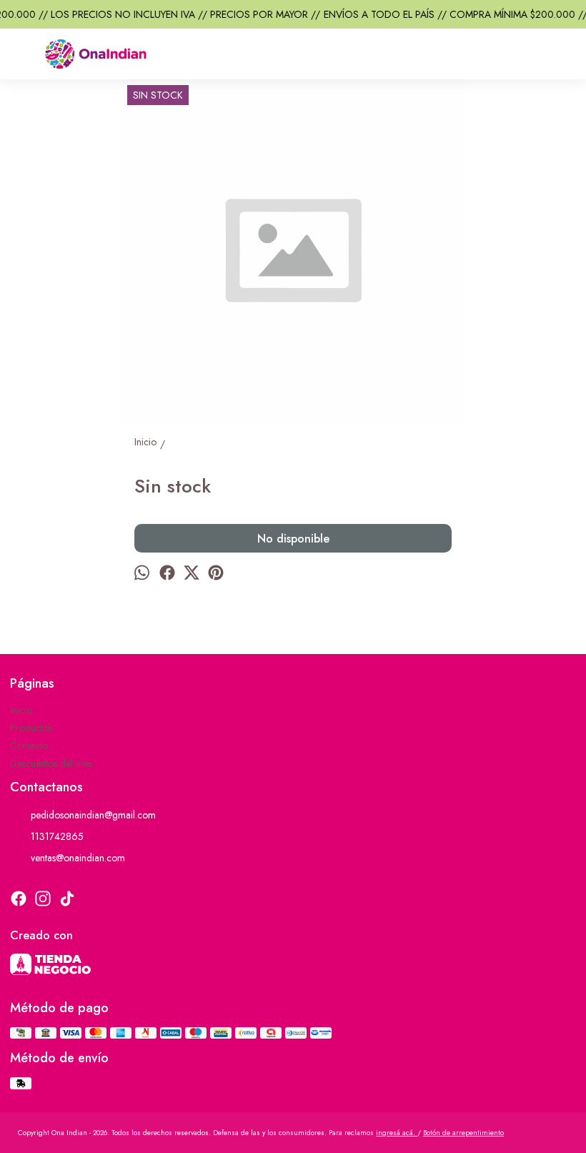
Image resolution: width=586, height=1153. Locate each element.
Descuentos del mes (51, 763)
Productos (31, 728)
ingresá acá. (396, 1132)
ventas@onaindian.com (78, 858)
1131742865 (57, 836)
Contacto (29, 745)
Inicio (21, 710)
